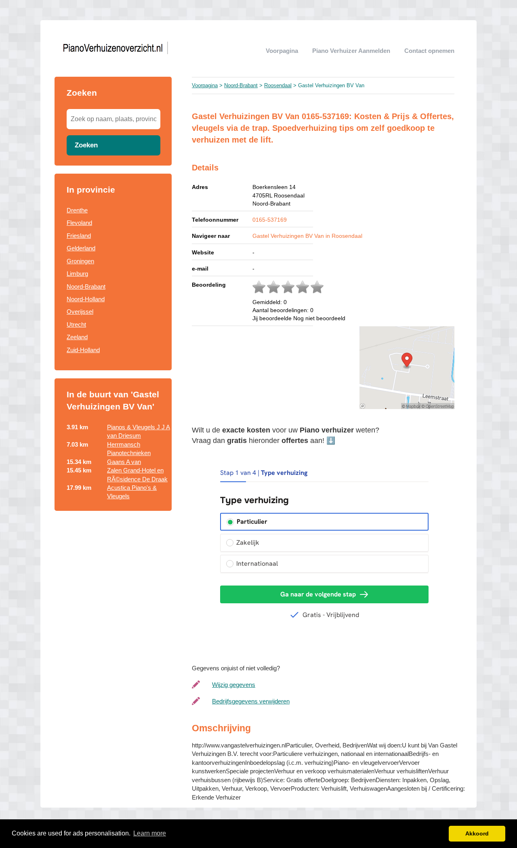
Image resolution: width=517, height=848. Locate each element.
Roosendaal (278, 85)
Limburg (77, 273)
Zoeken (86, 145)
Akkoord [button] (477, 833)
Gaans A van (124, 461)
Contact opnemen (429, 50)
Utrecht (76, 324)
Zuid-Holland (83, 349)
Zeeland (77, 337)
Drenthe (77, 210)
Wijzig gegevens (233, 684)
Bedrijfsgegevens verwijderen (251, 701)
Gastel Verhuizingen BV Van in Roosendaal (307, 236)
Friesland (79, 235)
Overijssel (80, 311)
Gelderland (81, 248)
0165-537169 (269, 219)
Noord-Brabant (86, 286)
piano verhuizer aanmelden (351, 50)
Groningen (80, 261)
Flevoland (79, 222)
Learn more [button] (149, 833)
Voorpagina (282, 50)
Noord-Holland (86, 299)
